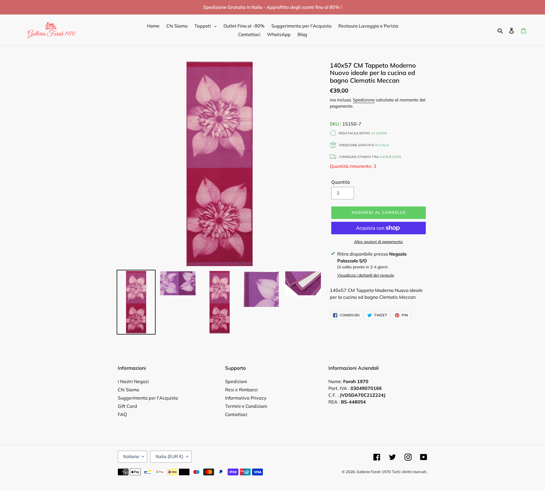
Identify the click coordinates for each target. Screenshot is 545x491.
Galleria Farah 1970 (374, 471)
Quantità (340, 182)
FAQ (122, 414)
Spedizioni (236, 381)
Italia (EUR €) (169, 456)
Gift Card (127, 406)
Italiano (131, 456)
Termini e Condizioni (246, 406)
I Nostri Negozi (133, 381)
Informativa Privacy (246, 398)
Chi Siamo (128, 389)
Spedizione (364, 100)
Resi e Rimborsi (241, 389)
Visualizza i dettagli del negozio (365, 275)
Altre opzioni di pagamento (378, 241)
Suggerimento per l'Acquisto (148, 398)
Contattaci (236, 414)
